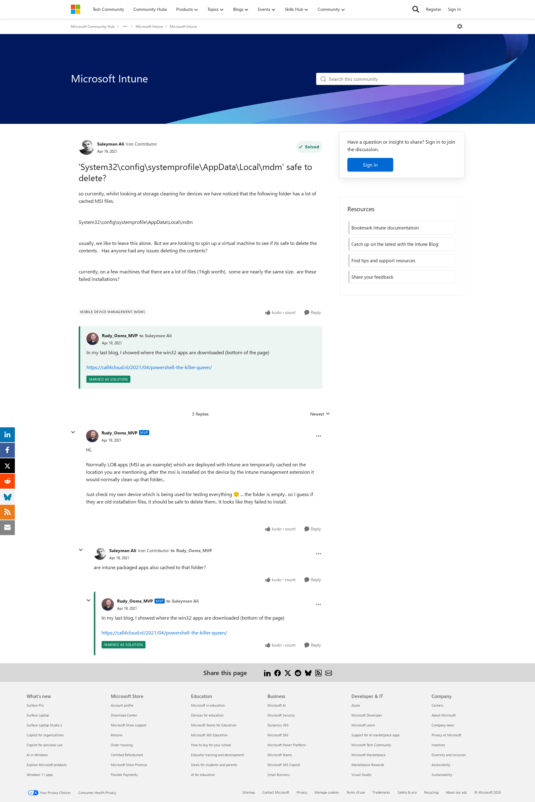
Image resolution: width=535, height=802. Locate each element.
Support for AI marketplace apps (375, 735)
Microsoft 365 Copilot (284, 764)
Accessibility (441, 764)
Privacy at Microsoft (446, 735)
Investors (438, 745)
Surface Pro (35, 705)
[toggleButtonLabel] (459, 26)
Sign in (370, 164)
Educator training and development (217, 754)
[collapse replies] (73, 432)
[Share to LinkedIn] (267, 672)
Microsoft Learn (363, 725)
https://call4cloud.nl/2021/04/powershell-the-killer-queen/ (149, 367)
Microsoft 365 (278, 735)
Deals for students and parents (214, 764)
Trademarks (381, 792)
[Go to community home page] (75, 9)
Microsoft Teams (280, 754)
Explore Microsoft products (47, 764)
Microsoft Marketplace (368, 754)
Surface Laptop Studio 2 (44, 725)
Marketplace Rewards (367, 764)
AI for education (203, 774)
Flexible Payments (124, 774)
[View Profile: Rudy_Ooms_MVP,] (92, 339)
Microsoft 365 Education (209, 735)
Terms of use (355, 792)
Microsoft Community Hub (93, 26)
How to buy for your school (211, 745)
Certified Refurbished (127, 754)
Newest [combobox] (320, 414)
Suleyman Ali (110, 144)
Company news (443, 725)
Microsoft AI (277, 705)
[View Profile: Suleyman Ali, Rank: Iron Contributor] (86, 147)
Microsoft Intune (149, 26)
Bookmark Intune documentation (385, 227)
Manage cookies (327, 792)
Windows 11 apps (40, 774)
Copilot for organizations (45, 735)
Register (433, 9)
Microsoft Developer (366, 715)
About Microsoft (444, 715)
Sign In (454, 9)
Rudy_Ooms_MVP (120, 335)
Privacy (302, 792)
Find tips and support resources (383, 260)
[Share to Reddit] (298, 672)
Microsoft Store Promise (129, 764)
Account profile (122, 705)
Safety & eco (407, 792)
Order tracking (122, 745)
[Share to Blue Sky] (308, 672)
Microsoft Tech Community (371, 745)
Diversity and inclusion (449, 754)
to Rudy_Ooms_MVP (191, 550)
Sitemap (248, 792)
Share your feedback (372, 277)
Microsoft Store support (128, 725)
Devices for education (207, 715)
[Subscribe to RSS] (318, 672)
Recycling (431, 792)
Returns (117, 735)
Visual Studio (361, 774)
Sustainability (442, 774)
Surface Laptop (38, 715)
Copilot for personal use (45, 745)
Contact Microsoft (275, 792)
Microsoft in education (208, 705)
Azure (355, 705)
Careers (437, 705)
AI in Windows (37, 754)
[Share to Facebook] (277, 672)
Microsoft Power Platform (287, 745)
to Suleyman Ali (155, 335)
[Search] (416, 9)
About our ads (456, 792)
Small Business (279, 774)
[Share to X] (288, 672)
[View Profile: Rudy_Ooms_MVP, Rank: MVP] (92, 436)
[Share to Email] (328, 672)
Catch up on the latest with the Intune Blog (394, 244)
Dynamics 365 (278, 725)
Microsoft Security (281, 715)
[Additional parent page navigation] (125, 26)
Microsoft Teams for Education (213, 725)
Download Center (124, 715)
